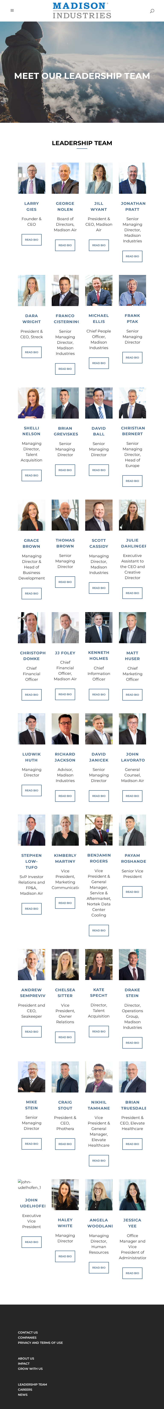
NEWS (23, 1395)
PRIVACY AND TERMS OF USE (40, 1343)
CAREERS (25, 1390)
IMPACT (23, 1364)
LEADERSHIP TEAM (32, 1384)
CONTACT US (28, 1332)
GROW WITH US (30, 1369)
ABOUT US (26, 1358)
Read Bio (31, 239)
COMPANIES (27, 1338)
